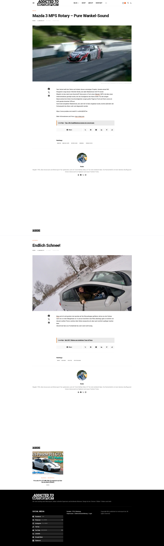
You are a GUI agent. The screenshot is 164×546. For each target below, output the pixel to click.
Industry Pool (51, 477)
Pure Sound (74, 143)
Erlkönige (43, 477)
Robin (33, 20)
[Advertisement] (82, 200)
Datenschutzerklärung (81, 513)
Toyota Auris (77, 360)
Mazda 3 (97, 94)
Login (90, 513)
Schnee (64, 360)
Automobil (35, 240)
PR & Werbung (76, 511)
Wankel (82, 143)
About (90, 3)
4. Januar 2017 (40, 250)
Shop (84, 3)
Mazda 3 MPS (66, 143)
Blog (75, 3)
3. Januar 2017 (40, 20)
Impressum (70, 513)
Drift (59, 360)
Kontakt (99, 3)
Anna (57, 316)
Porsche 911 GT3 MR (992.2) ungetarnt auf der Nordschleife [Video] (47, 481)
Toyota (70, 360)
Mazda (59, 143)
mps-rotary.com (79, 116)
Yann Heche (90, 143)
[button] (131, 3)
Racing (34, 10)
